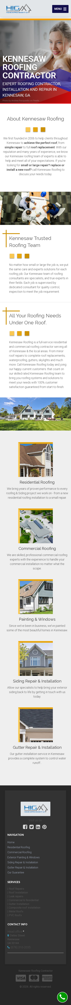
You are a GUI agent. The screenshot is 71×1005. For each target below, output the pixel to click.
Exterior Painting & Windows (23, 857)
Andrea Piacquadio (20, 100)
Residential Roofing (18, 847)
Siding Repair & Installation (22, 862)
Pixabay (15, 222)
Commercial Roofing (19, 852)
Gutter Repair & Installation (22, 867)
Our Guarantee (15, 872)
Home (11, 842)
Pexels (36, 100)
